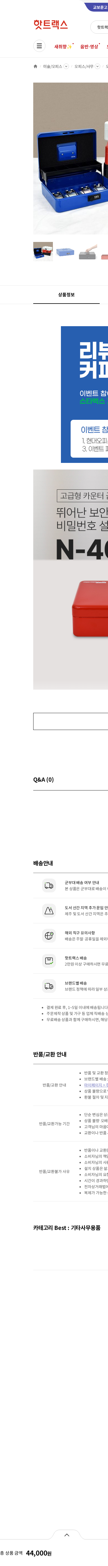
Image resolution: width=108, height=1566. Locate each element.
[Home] (35, 66)
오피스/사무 (84, 66)
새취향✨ (63, 46)
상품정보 (66, 294)
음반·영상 (89, 46)
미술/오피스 (52, 66)
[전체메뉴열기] (39, 46)
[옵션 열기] (66, 1534)
